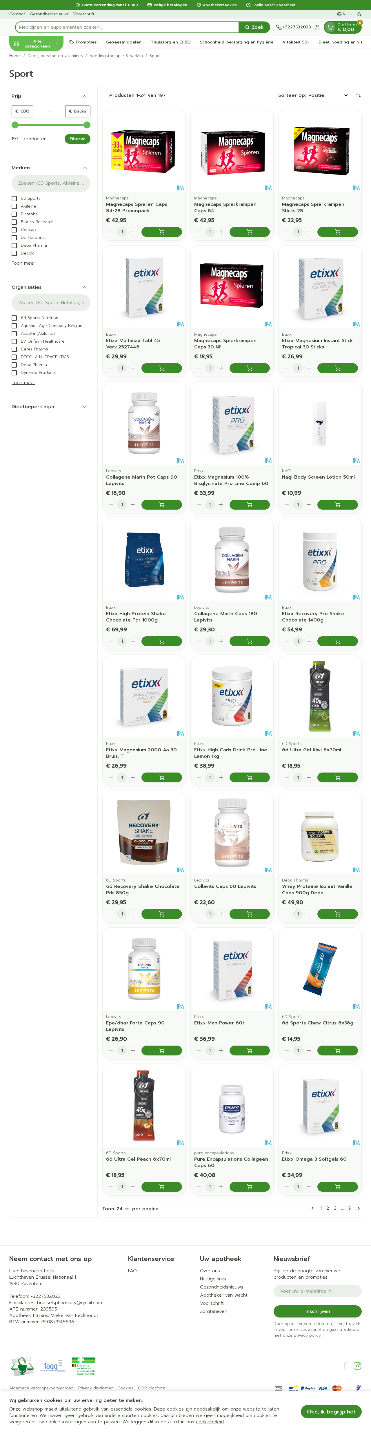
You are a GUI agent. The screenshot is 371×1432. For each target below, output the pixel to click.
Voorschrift (83, 14)
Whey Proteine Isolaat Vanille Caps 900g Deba (317, 889)
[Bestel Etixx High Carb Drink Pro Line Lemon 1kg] (250, 777)
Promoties (86, 42)
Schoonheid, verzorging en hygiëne (236, 42)
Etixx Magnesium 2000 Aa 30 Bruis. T (141, 753)
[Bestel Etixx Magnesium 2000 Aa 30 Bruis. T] (161, 777)
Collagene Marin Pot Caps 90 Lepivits (141, 480)
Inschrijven (317, 1311)
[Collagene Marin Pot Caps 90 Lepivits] (144, 423)
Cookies (125, 1388)
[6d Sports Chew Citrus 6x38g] (320, 969)
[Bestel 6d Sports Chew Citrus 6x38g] (337, 1050)
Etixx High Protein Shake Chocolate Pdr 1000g (136, 617)
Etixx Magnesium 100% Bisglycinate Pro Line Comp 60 (231, 480)
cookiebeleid (210, 1421)
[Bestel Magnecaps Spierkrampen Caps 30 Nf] (250, 368)
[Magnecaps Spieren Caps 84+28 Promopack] (144, 150)
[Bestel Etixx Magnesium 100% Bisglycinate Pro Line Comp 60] (250, 505)
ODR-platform (151, 1388)
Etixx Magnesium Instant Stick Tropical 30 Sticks (317, 343)
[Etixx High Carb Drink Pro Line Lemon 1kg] (232, 696)
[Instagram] (357, 1366)
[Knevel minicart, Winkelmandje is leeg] (330, 27)
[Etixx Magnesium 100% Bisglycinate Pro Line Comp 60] (232, 423)
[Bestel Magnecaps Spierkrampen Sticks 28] (337, 232)
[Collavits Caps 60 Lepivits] (232, 832)
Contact (17, 14)
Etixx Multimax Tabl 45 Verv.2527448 (133, 343)
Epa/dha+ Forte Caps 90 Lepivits (135, 1026)
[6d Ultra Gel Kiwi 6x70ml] (320, 696)
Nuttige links (213, 1279)
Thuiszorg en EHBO (171, 42)
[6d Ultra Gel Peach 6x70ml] (144, 1105)
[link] (314, 1208)
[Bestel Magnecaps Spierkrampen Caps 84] (250, 232)
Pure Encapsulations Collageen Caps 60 (231, 1162)
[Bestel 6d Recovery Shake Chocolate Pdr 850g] (161, 914)
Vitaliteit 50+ (296, 42)
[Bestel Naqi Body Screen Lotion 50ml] (337, 505)
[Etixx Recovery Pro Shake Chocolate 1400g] (320, 559)
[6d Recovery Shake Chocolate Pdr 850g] (144, 832)
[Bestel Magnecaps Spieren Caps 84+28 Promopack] (161, 232)
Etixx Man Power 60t (219, 1023)
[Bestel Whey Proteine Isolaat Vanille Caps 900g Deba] (337, 914)
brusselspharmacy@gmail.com (69, 1302)
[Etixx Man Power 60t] (232, 969)
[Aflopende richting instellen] (358, 95)
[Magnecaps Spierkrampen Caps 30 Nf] (232, 287)
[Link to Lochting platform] (358, 1388)
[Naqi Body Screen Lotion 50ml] (320, 423)
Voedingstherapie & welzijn (116, 56)
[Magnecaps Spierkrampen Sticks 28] (320, 150)
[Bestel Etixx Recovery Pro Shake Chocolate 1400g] (337, 641)
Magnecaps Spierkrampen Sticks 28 (313, 207)
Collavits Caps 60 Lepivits (225, 886)
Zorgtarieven (213, 1311)
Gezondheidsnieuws (49, 14)
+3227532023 (46, 1296)
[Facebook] (345, 1366)
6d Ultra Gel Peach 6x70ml (138, 1159)
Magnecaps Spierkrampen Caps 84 (225, 207)
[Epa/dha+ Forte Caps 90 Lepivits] (144, 969)
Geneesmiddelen (123, 42)
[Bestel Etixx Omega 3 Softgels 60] (337, 1187)
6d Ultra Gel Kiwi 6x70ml (311, 749)
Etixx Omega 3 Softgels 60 (314, 1159)
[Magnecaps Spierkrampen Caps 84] (232, 150)
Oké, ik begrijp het (331, 1412)
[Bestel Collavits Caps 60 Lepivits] (250, 914)
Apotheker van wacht (224, 1295)
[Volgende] (358, 1208)
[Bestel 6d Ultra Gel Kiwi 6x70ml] (337, 777)
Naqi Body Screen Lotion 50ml (318, 477)
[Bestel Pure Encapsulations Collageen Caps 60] (250, 1187)
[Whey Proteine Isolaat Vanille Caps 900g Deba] (320, 832)
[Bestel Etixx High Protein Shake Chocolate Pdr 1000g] (161, 641)
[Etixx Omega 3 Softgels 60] (320, 1105)
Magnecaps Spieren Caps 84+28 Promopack (136, 207)
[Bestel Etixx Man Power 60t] (250, 1050)
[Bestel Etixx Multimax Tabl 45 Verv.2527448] (161, 368)
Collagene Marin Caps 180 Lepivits (225, 617)
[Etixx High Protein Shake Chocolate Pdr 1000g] (144, 559)
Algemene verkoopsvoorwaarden (41, 1388)
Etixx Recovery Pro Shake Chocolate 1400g (313, 617)
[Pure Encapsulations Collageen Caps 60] (232, 1105)
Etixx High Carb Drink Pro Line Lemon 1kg (230, 753)
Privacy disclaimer (95, 1388)
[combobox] (127, 27)
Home (15, 56)
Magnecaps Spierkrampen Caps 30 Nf (225, 343)
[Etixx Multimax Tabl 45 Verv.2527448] (144, 287)
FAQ (132, 1271)
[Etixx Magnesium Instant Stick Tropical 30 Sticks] (320, 287)
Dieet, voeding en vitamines (55, 56)
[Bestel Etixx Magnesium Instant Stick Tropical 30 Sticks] (337, 368)
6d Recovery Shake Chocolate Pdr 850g (142, 889)
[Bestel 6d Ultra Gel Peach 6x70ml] (161, 1187)
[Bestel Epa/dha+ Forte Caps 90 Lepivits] (161, 1050)
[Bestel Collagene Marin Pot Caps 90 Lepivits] (161, 505)
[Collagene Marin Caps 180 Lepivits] (232, 559)
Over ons (210, 1271)
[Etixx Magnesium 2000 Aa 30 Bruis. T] (144, 696)
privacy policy (307, 1335)
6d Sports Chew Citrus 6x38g (317, 1023)
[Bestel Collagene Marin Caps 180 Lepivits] (250, 641)
